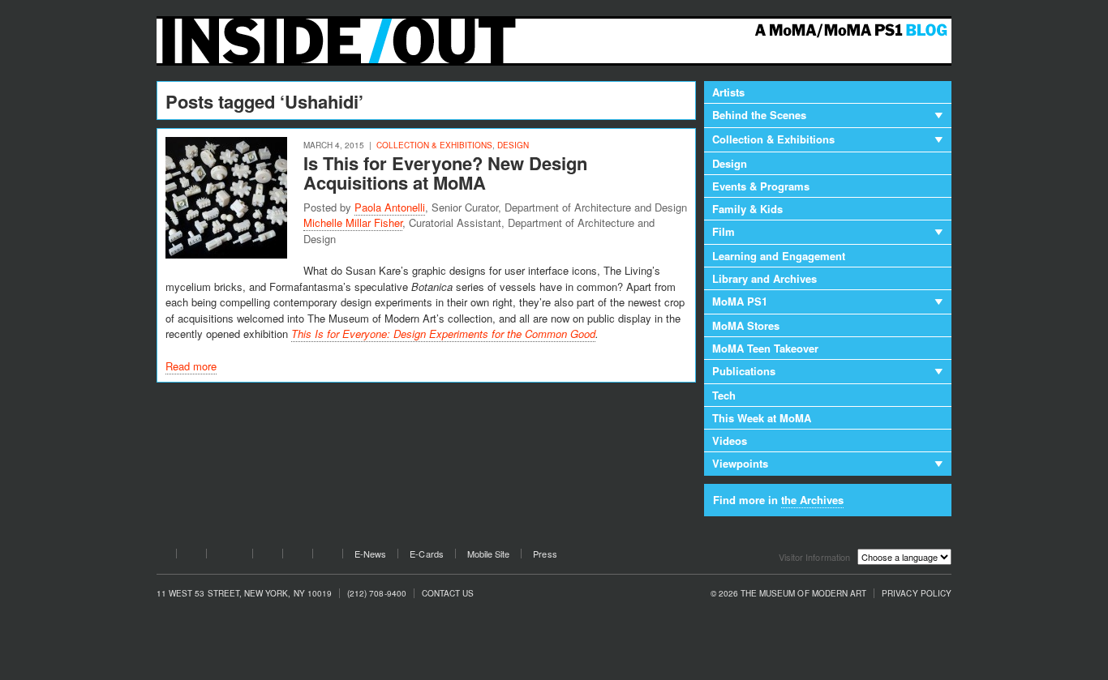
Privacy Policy (916, 593)
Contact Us (448, 593)
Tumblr (267, 556)
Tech (724, 395)
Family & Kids (747, 208)
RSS (327, 556)
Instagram (297, 556)
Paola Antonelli (389, 207)
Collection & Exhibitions (434, 145)
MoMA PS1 (739, 301)
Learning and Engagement (778, 255)
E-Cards (426, 554)
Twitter (191, 556)
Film (723, 231)
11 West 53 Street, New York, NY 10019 (244, 593)
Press (544, 554)
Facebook (161, 556)
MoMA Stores (745, 325)
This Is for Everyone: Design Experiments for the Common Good (443, 333)
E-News (370, 554)
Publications (743, 371)
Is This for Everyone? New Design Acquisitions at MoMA (445, 172)
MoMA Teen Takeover (765, 348)
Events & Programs (761, 186)
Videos (729, 440)
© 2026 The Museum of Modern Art (789, 593)
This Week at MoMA (761, 418)
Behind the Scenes (759, 115)
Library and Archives (764, 278)
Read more (191, 366)
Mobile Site (488, 554)
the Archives (812, 499)
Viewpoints (740, 463)
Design (513, 145)
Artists (728, 92)
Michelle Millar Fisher (352, 222)
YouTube (229, 556)
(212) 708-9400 (376, 593)
